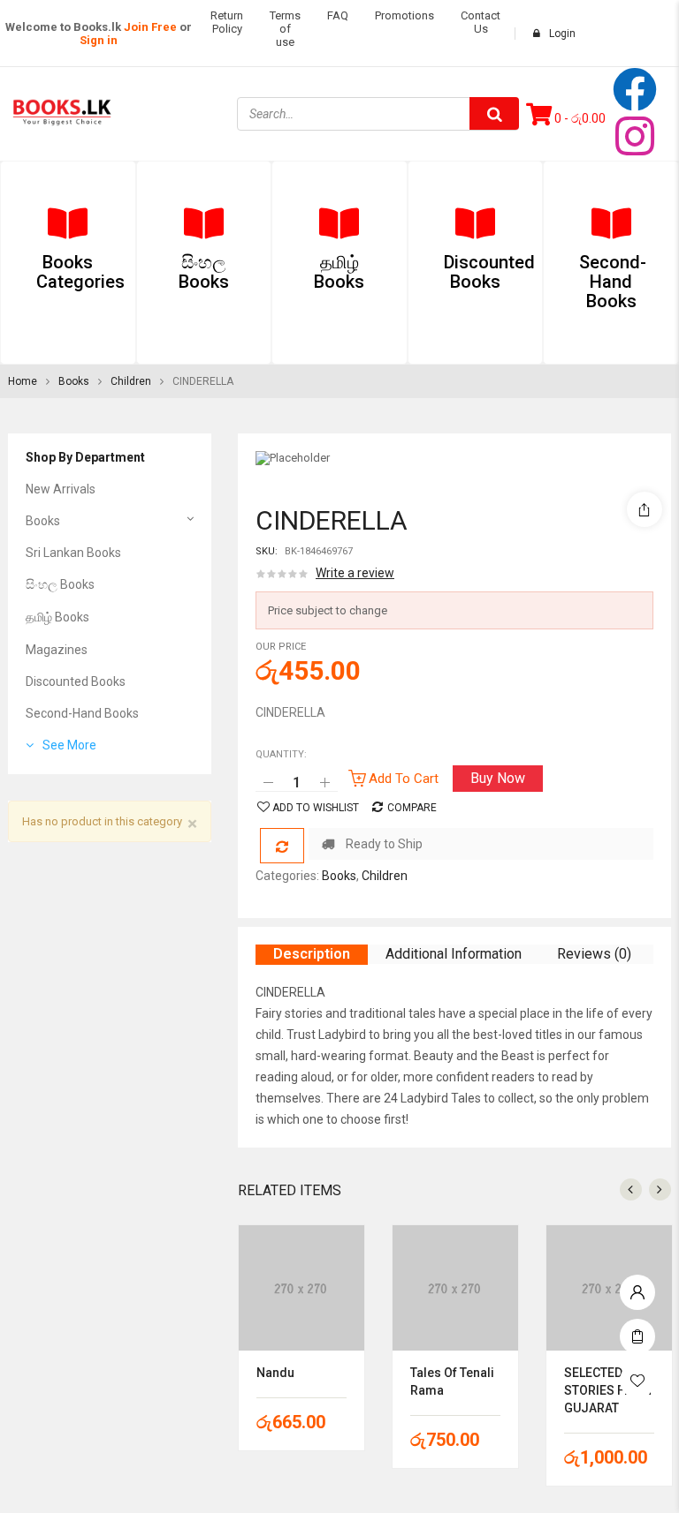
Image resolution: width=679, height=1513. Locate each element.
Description (311, 953)
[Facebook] (635, 89)
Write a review (355, 573)
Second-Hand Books (82, 713)
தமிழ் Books (57, 617)
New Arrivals (60, 489)
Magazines (57, 650)
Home (22, 381)
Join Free (150, 27)
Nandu (275, 1373)
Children (131, 381)
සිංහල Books (60, 584)
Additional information (453, 953)
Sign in (99, 40)
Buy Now (497, 778)
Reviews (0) (594, 953)
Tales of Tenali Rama (452, 1381)
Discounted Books (76, 681)
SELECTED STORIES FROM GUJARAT (608, 1390)
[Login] (637, 1288)
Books (73, 381)
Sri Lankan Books (73, 553)
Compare (412, 808)
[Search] (494, 113)
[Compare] (282, 845)
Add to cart (404, 779)
